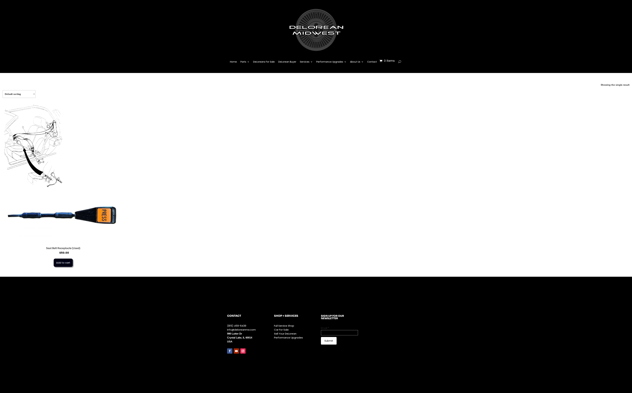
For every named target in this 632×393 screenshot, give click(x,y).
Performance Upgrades (329, 61)
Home (233, 61)
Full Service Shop (284, 325)
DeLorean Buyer (287, 61)
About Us (355, 61)
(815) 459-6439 (236, 325)
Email (325, 328)
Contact (372, 61)
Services (304, 61)
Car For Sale (281, 329)
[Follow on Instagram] (243, 351)
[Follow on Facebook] (229, 351)
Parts (243, 61)
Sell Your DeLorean (285, 333)
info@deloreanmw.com (241, 329)
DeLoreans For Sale (264, 61)
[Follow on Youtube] (236, 351)
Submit (328, 340)
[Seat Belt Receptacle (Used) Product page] (63, 216)
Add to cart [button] (63, 262)
